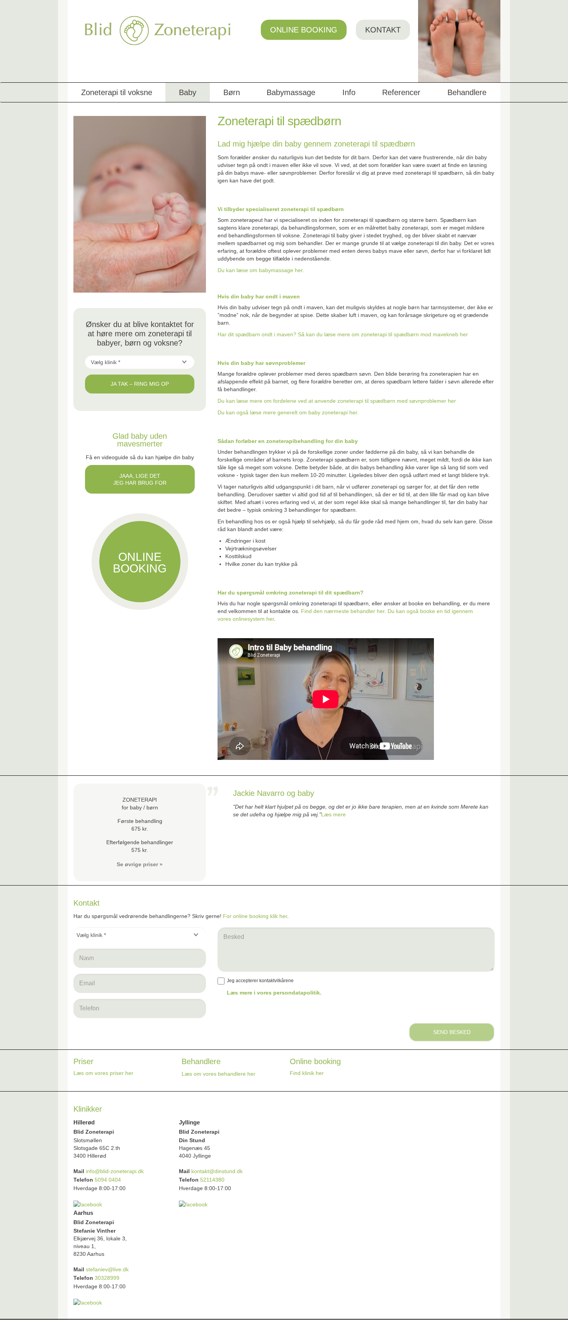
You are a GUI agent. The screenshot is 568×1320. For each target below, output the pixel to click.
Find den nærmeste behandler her (342, 611)
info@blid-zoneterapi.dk (115, 1171)
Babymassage (291, 92)
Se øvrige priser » (140, 864)
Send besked (452, 1032)
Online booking (303, 30)
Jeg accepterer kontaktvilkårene (260, 980)
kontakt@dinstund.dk (217, 1171)
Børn (231, 92)
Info (348, 92)
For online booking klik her (255, 916)
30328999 (107, 1278)
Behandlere (466, 92)
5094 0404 (108, 1180)
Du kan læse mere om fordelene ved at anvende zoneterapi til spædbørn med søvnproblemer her (337, 401)
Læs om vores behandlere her (218, 1074)
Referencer (401, 92)
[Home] (157, 30)
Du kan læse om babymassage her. (261, 270)
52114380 (212, 1180)
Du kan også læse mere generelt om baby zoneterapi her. (289, 412)
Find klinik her (307, 1073)
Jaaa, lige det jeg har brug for (140, 479)
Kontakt (383, 30)
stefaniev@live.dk (108, 1269)
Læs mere (333, 814)
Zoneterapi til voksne (116, 92)
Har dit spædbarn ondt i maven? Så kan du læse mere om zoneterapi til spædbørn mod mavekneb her (343, 334)
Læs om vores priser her (103, 1073)
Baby (187, 92)
